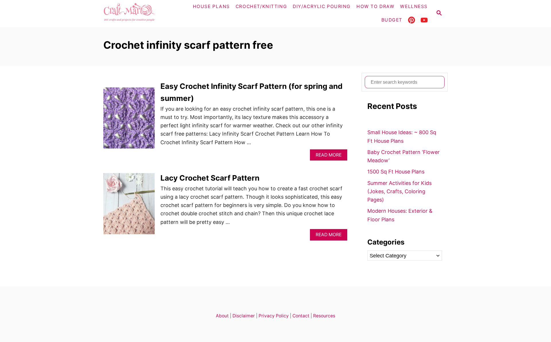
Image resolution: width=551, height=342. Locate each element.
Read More (330, 156)
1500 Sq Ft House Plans (395, 172)
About (222, 315)
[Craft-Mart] (140, 13)
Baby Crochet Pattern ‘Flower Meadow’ (403, 156)
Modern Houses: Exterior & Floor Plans (399, 215)
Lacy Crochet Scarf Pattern (209, 177)
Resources (324, 315)
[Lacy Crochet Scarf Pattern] (129, 206)
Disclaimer (243, 315)
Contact (300, 315)
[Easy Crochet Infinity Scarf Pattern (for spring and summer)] (129, 120)
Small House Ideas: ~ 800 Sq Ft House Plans (401, 136)
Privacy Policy (274, 315)
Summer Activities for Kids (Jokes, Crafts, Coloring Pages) (399, 191)
